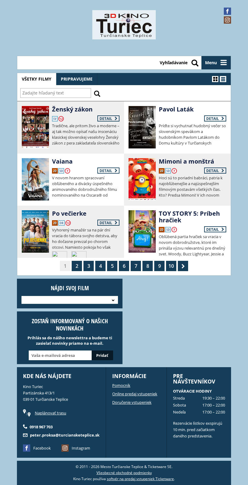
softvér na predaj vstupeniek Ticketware (140, 478)
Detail (106, 118)
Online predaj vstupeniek (134, 394)
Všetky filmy (36, 79)
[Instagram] (227, 20)
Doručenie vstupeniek (132, 402)
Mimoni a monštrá (186, 161)
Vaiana (62, 161)
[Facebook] (227, 11)
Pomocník (121, 385)
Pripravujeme (77, 79)
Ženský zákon (72, 109)
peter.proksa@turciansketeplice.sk (65, 435)
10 (171, 266)
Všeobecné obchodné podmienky (124, 472)
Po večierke (69, 213)
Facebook (42, 448)
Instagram (81, 448)
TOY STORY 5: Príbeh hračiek (189, 216)
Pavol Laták (176, 109)
